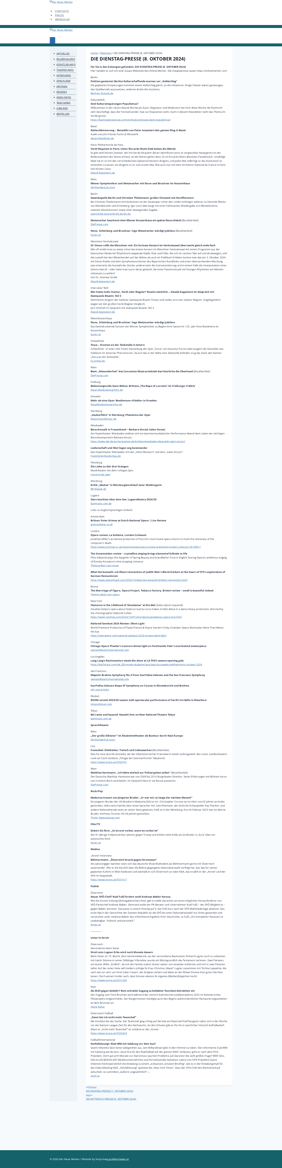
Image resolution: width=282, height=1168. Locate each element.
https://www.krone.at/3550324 (109, 1033)
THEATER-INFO (65, 70)
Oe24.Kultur (98, 1006)
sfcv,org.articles (100, 689)
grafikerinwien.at (119, 1159)
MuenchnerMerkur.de (103, 419)
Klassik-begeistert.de (103, 172)
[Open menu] (52, 40)
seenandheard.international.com (110, 650)
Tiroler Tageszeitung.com (105, 817)
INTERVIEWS (64, 75)
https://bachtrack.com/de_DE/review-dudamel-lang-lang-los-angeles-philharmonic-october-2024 (146, 664)
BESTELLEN (63, 114)
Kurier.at (96, 235)
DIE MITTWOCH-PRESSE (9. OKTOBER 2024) (111, 1097)
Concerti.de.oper (101, 474)
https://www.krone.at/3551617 (109, 879)
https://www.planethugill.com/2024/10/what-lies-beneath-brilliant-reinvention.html (139, 580)
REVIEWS (62, 92)
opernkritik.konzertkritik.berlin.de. (111, 213)
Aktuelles (63, 53)
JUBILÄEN (62, 108)
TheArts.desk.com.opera (105, 594)
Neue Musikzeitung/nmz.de (107, 390)
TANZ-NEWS (63, 103)
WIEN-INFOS (64, 97)
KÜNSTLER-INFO (66, 64)
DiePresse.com (99, 224)
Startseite (62, 11)
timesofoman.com (101, 704)
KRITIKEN (62, 86)
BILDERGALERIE (66, 59)
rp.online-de (98, 361)
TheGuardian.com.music (105, 565)
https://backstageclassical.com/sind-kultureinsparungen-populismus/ (131, 119)
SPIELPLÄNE (64, 81)
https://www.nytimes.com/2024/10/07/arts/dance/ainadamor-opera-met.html (136, 617)
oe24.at (95, 1075)
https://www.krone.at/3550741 (109, 762)
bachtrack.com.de (101, 503)
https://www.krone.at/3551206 (109, 980)
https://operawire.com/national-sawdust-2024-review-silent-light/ (129, 635)
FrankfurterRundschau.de (106, 456)
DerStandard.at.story (103, 187)
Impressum (62, 19)
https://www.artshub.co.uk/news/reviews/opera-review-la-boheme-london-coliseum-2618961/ (146, 547)
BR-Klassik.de (98, 489)
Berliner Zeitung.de (102, 93)
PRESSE (59, 15)
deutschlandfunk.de (102, 138)
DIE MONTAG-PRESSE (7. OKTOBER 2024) (109, 1089)
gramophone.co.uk (102, 524)
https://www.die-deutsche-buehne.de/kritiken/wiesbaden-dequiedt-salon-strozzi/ (138, 441)
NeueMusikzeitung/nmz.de (106, 404)
